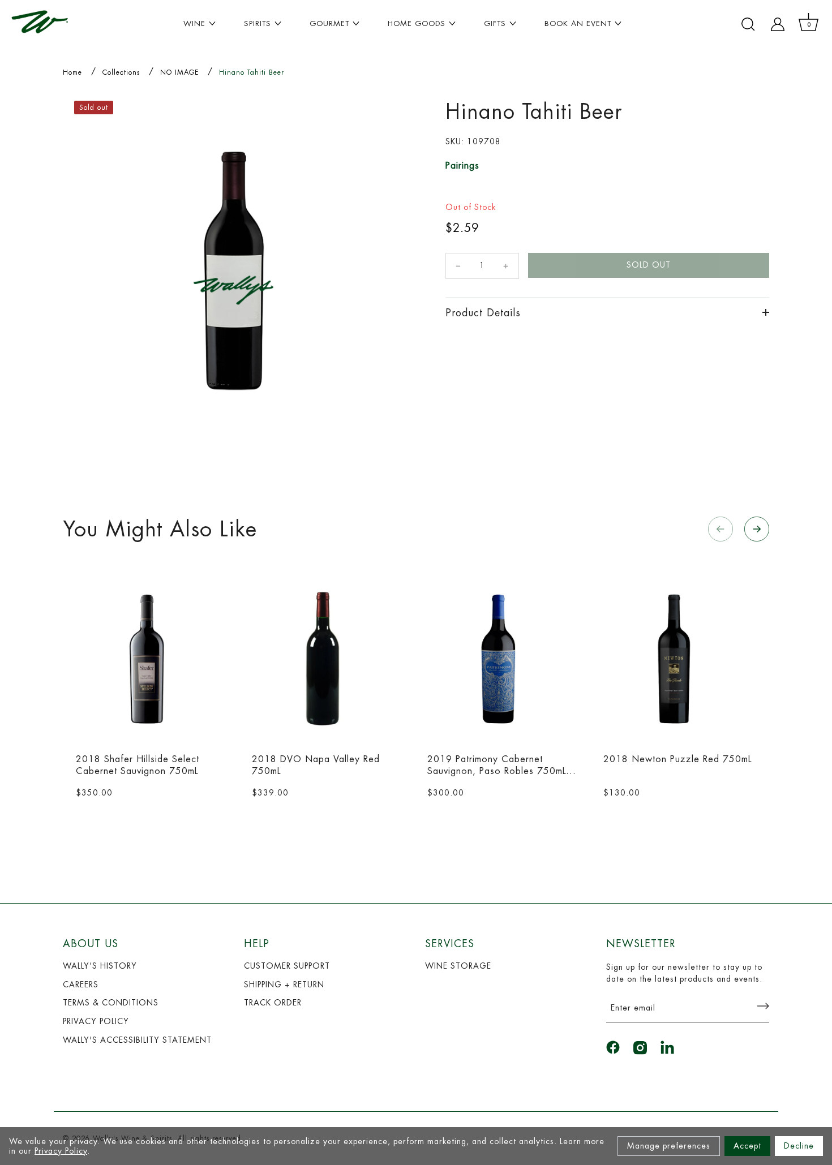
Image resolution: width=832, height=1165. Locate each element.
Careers (80, 984)
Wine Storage (458, 966)
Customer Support (287, 966)
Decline (799, 1146)
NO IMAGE (179, 72)
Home (72, 72)
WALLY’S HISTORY (100, 966)
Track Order (273, 1003)
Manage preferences (668, 1146)
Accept (747, 1146)
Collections (121, 72)
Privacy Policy (61, 1151)
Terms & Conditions (110, 1003)
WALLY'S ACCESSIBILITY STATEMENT (137, 1040)
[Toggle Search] (748, 24)
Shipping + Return (284, 984)
